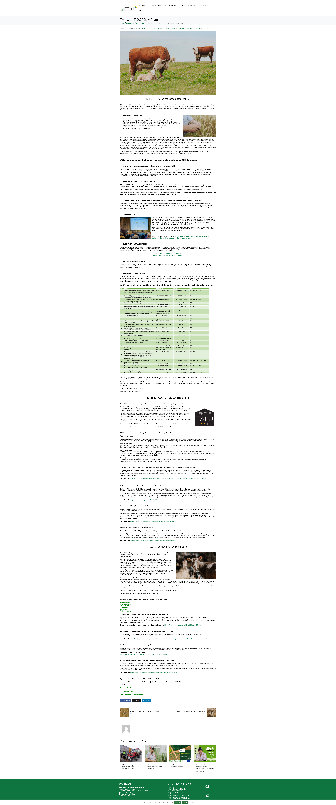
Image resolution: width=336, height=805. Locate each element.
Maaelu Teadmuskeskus (176, 792)
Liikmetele (203, 5)
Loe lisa (191, 802)
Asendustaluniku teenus (166, 28)
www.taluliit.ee (132, 795)
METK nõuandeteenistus (176, 790)
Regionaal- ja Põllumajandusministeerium (177, 788)
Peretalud (190, 28)
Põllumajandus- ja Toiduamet (178, 797)
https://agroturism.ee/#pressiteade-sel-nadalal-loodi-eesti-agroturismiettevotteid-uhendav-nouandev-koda (170, 639)
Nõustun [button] (177, 802)
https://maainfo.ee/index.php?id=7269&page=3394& (182, 625)
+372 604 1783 (127, 792)
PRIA (169, 794)
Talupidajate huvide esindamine (162, 5)
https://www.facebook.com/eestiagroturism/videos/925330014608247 (144, 654)
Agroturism (153, 28)
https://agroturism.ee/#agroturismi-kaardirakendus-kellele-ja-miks (153, 672)
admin (144, 28)
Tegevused (191, 5)
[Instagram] (207, 795)
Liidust (182, 5)
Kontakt (143, 10)
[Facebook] (207, 786)
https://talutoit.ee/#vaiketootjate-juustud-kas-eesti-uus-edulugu (152, 540)
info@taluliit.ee (129, 794)
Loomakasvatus (180, 28)
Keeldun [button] (185, 802)
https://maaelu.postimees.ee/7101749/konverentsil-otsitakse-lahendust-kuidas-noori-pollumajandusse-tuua (180, 237)
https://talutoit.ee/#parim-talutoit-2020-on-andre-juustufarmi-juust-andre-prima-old (159, 500)
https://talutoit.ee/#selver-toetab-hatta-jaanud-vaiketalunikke (152, 521)
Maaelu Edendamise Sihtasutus (178, 795)
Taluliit (207, 28)
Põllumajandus (200, 28)
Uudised (142, 5)
